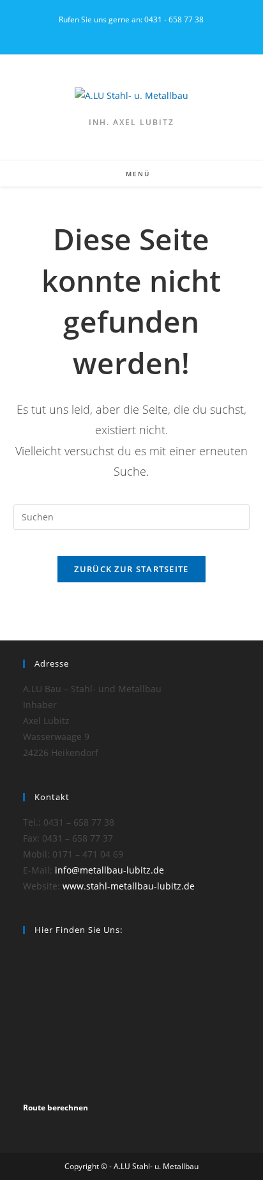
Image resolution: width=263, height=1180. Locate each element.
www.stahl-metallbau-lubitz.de (129, 886)
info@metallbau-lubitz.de (109, 870)
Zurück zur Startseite (131, 569)
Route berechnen (55, 1107)
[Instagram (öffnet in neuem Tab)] (131, 32)
